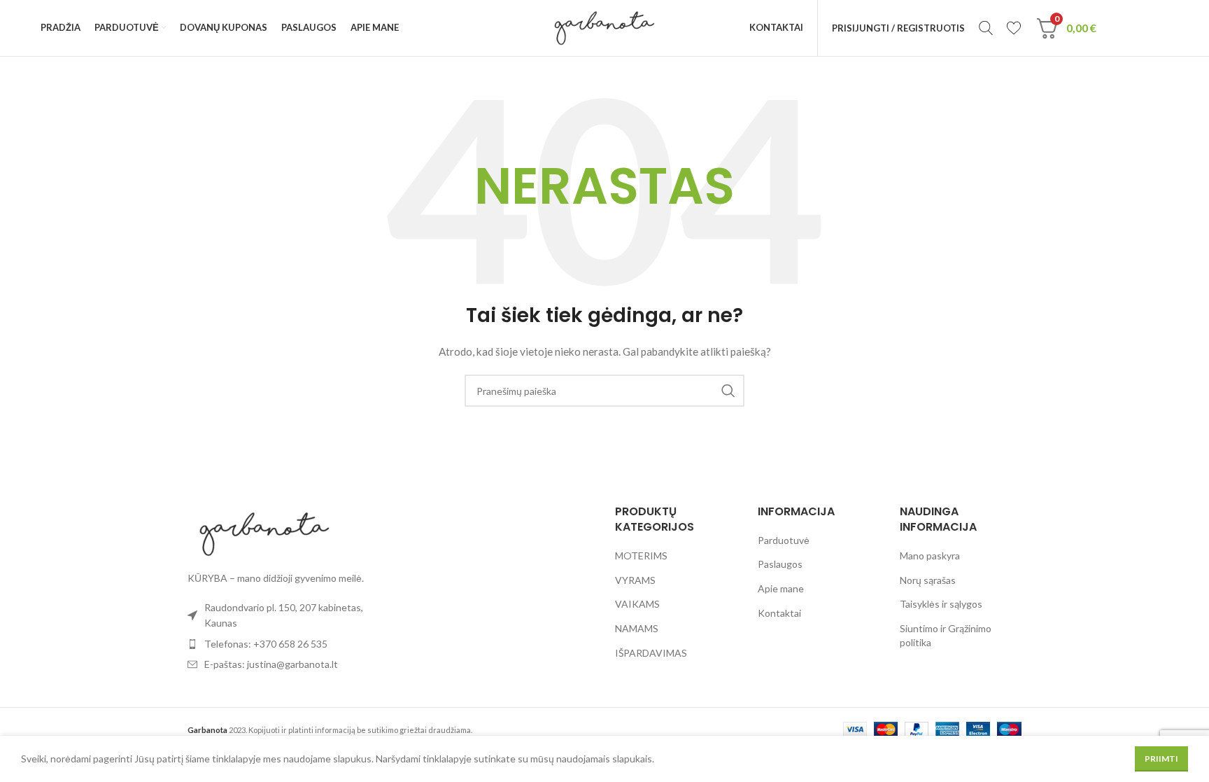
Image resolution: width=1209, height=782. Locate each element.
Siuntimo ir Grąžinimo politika (945, 635)
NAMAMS (636, 628)
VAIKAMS (637, 604)
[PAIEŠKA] (728, 391)
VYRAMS (635, 580)
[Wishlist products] (1014, 28)
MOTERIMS (641, 555)
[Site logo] (604, 27)
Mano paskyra (930, 555)
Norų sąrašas (928, 580)
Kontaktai (779, 613)
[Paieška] (986, 28)
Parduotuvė (783, 540)
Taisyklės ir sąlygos (941, 604)
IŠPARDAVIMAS (651, 653)
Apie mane (781, 588)
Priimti (1161, 758)
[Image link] (264, 532)
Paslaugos (780, 564)
